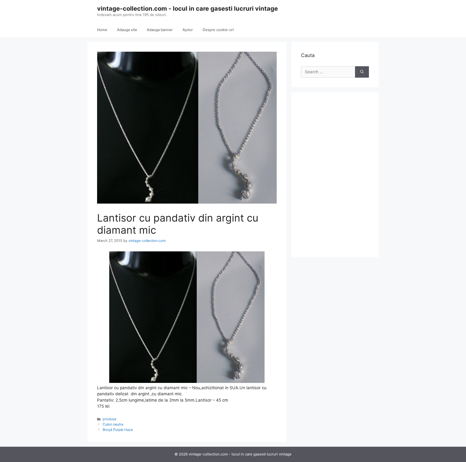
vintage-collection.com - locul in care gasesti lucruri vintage (187, 8)
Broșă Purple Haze (118, 430)
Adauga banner (160, 29)
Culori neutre (113, 424)
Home (102, 29)
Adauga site (127, 29)
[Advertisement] (335, 175)
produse (109, 419)
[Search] (362, 72)
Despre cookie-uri (218, 29)
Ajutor (188, 29)
